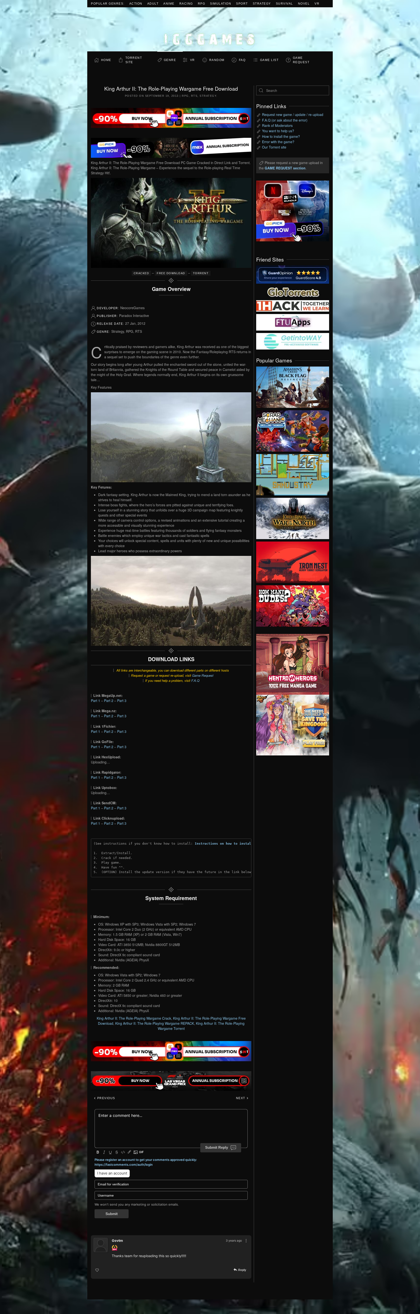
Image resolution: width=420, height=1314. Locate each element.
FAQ (242, 60)
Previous (105, 1098)
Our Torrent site (274, 147)
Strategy (262, 3)
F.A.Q (195, 680)
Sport (242, 3)
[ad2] (290, 664)
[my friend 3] (292, 305)
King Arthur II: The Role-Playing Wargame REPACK (154, 1023)
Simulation (220, 3)
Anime (169, 3)
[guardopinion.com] (292, 274)
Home (106, 60)
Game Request (202, 675)
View (292, 386)
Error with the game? (278, 141)
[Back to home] (210, 29)
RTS (194, 95)
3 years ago (234, 1240)
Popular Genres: (107, 3)
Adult (153, 3)
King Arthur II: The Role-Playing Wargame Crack (134, 1018)
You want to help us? (278, 130)
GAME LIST (269, 60)
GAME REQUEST (301, 60)
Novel (304, 3)
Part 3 (121, 700)
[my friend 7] (292, 340)
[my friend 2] (292, 291)
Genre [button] (170, 60)
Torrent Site (133, 60)
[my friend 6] (292, 321)
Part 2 (108, 700)
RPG (201, 3)
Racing (186, 3)
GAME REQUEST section (285, 168)
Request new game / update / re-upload (292, 114)
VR (317, 3)
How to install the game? (281, 136)
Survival (284, 3)
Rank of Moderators (277, 125)
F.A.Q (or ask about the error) (284, 120)
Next (241, 1098)
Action (135, 3)
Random (217, 60)
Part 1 (95, 700)
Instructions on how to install (224, 843)
